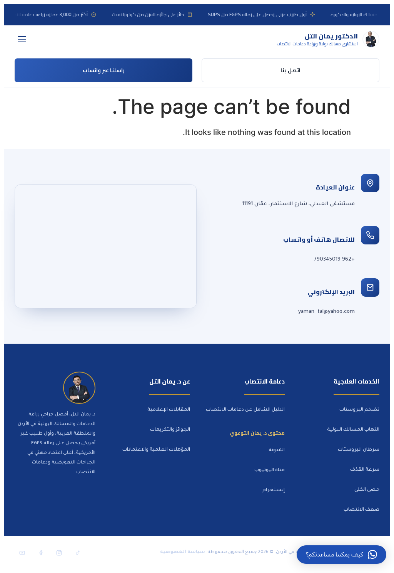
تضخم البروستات (359, 410)
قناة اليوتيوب (269, 470)
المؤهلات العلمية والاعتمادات (156, 450)
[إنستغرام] (59, 552)
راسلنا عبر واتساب (104, 70)
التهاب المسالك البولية (353, 430)
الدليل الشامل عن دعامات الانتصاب (245, 410)
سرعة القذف (364, 470)
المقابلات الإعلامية (168, 410)
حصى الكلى (366, 490)
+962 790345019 (334, 259)
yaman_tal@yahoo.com (326, 312)
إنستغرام (273, 490)
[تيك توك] (77, 552)
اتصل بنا (290, 70)
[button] (341, 554)
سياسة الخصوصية (182, 552)
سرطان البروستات (358, 450)
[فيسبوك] (40, 552)
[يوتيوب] (22, 552)
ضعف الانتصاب (361, 510)
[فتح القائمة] (22, 39)
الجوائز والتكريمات (170, 430)
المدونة (277, 450)
